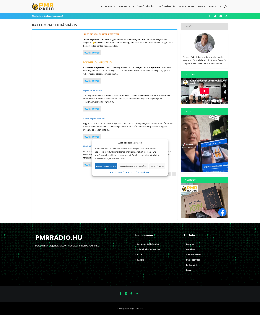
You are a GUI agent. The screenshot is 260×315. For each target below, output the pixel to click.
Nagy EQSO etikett (94, 118)
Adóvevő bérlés (143, 6)
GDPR (139, 255)
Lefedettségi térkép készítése (101, 34)
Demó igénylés (166, 6)
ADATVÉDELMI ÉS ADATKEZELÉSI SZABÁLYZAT (130, 172)
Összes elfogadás (106, 166)
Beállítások (157, 166)
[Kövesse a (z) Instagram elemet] (226, 16)
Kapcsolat (216, 6)
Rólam (202, 6)
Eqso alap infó (92, 90)
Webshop (124, 6)
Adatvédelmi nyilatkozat (148, 249)
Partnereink (186, 6)
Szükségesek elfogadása (133, 166)
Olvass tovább (92, 52)
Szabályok (89, 146)
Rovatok (107, 6)
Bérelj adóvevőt (38, 16)
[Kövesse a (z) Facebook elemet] (210, 16)
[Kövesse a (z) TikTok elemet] (215, 16)
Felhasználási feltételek (148, 244)
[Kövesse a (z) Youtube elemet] (220, 16)
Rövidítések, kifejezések (97, 62)
